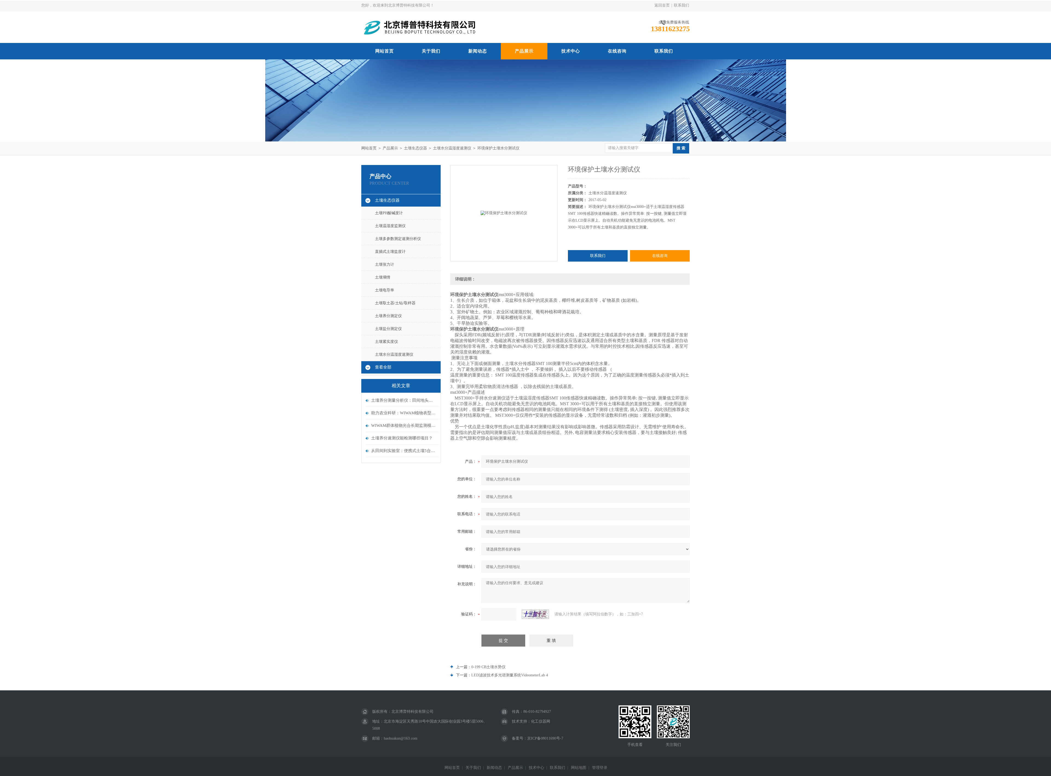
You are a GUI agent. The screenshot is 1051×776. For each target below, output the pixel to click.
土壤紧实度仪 (386, 342)
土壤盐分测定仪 (388, 329)
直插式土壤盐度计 (390, 252)
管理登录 (599, 768)
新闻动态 (477, 51)
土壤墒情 (382, 277)
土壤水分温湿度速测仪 (452, 148)
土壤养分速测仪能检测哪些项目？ (402, 438)
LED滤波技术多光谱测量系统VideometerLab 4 (509, 675)
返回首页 (662, 5)
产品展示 (524, 51)
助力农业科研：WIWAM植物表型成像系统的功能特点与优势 (403, 413)
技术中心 (570, 51)
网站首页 (384, 51)
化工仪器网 (540, 721)
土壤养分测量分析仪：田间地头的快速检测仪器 (403, 400)
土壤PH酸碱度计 (389, 213)
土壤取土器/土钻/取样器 (395, 303)
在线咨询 (617, 51)
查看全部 (383, 367)
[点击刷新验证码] (535, 614)
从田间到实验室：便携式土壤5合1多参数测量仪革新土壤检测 (403, 450)
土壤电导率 (384, 290)
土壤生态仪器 (415, 148)
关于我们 (431, 51)
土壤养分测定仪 (388, 316)
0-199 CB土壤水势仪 (488, 667)
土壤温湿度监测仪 (390, 226)
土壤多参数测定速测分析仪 (398, 239)
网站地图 (578, 768)
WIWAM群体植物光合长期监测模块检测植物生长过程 (403, 425)
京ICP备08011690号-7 (545, 738)
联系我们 (681, 5)
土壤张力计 (384, 264)
